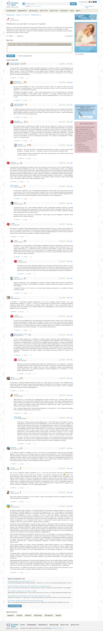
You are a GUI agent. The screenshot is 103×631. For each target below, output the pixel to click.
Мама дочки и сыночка (21, 334)
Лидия (16, 185)
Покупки (58, 615)
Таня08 (12, 223)
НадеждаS (17, 121)
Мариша (16, 277)
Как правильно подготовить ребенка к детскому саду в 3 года (29, 596)
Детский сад (49, 615)
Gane (11, 491)
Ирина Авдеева (14, 63)
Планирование (11, 10)
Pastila (12, 18)
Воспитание (38, 615)
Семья (72, 10)
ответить (14, 77)
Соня (15, 202)
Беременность (22, 10)
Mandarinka (17, 81)
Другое (78, 10)
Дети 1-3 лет (44, 10)
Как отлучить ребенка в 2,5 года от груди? (22, 591)
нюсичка (12, 162)
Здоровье (10, 615)
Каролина (13, 447)
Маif (11, 297)
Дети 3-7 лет (54, 10)
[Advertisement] (85, 79)
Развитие (35, 14)
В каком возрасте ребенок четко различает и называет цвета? (29, 586)
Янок (11, 505)
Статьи (22, 625)
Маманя (20, 144)
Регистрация (89, 6)
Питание (19, 615)
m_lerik (12, 467)
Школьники (63, 10)
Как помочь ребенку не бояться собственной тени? (25, 601)
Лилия (12, 377)
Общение (10, 14)
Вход (86, 7)
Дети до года (33, 10)
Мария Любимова (19, 104)
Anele (15, 240)
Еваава (16, 394)
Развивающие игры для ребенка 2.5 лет (21, 581)
